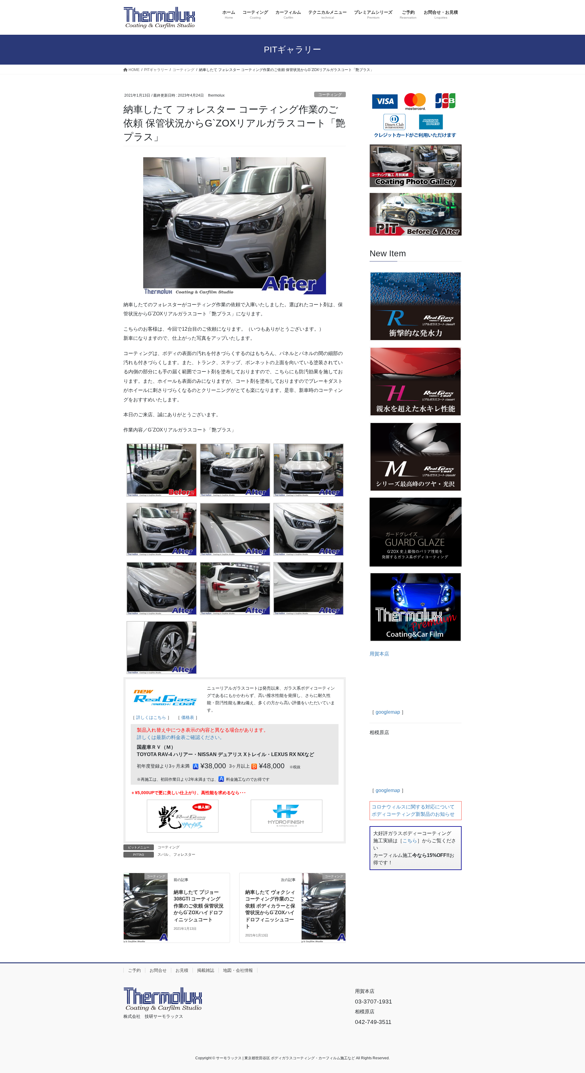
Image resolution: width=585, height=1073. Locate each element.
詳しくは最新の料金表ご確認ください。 (181, 737)
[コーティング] (146, 889)
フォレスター (184, 854)
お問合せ (158, 970)
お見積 (182, 970)
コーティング (330, 94)
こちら (409, 840)
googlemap (388, 712)
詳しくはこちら (151, 717)
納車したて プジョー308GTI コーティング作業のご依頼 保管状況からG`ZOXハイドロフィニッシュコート (199, 906)
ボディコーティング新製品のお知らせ (413, 814)
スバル (163, 854)
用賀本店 (379, 653)
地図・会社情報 (238, 970)
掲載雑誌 (205, 970)
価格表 (187, 717)
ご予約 (134, 970)
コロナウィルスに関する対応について (413, 806)
